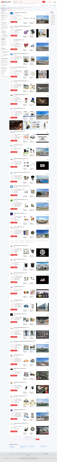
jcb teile (32, 242)
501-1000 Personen (4, 65)
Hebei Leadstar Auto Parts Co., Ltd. (19, 108)
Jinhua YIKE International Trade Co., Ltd (20, 67)
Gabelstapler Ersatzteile (29, 240)
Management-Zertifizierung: (14, 19)
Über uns (11, 453)
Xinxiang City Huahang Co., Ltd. (19, 409)
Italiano (30, 454)
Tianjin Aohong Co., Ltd (18, 300)
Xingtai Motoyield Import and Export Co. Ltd (21, 245)
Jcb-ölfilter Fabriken (22, 447)
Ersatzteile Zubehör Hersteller (43, 445)
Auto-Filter (39, 240)
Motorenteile (16, 240)
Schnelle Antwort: (12, 46)
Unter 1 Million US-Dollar (4, 50)
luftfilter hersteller (20, 3)
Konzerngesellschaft (4, 27)
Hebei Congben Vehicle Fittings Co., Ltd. (20, 313)
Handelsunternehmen (4, 24)
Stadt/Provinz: (12, 59)
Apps (50, 5)
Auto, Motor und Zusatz (4, 17)
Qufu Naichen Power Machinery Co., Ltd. (20, 382)
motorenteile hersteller (25, 3)
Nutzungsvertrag (18, 453)
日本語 (15, 454)
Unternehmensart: (12, 15)
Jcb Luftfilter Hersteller (53, 19)
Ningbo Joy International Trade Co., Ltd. (20, 259)
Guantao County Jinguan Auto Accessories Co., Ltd (22, 172)
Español (21, 454)
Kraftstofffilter (22, 242)
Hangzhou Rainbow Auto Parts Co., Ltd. (20, 368)
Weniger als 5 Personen (4, 62)
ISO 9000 (3, 45)
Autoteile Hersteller (12, 446)
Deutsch (24, 454)
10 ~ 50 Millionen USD (4, 53)
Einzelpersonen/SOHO (4, 28)
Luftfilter (12, 240)
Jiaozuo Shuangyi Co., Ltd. (19, 226)
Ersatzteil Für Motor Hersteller (23, 445)
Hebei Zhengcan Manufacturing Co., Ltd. (21, 80)
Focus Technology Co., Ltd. (28, 457)
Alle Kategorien (4, 5)
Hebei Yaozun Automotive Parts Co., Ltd (20, 272)
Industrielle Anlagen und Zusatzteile (4, 15)
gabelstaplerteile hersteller (32, 3)
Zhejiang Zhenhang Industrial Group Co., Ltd (21, 199)
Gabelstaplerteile (22, 240)
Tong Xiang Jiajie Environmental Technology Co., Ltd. (22, 26)
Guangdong (4, 70)
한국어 (37, 454)
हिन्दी (45, 454)
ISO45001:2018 (4, 44)
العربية (39, 454)
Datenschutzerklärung (23, 453)
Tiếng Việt (53, 454)
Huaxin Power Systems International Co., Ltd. (21, 94)
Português (27, 454)
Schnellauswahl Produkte (38, 453)
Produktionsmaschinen (4, 13)
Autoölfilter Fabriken (32, 446)
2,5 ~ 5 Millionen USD (4, 55)
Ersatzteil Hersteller (32, 445)
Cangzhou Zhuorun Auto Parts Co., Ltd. (20, 213)
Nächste (37, 439)
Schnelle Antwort (4, 34)
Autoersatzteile (45, 240)
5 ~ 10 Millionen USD (4, 54)
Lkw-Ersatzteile (13, 242)
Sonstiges (3, 30)
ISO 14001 (3, 43)
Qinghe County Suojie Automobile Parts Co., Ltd (21, 53)
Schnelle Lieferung (4, 35)
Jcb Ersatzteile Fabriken (43, 446)
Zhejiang (3, 71)
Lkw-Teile (35, 240)
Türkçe (51, 454)
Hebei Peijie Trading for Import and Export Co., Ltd (22, 185)
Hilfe (46, 5)
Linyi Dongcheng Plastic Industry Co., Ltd (20, 12)
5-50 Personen (4, 59)
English (6, 454)
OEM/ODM (3, 33)
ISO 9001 (3, 40)
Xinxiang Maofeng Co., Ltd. (19, 39)
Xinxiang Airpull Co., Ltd (18, 354)
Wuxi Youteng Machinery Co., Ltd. (19, 286)
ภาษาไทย (48, 454)
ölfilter (17, 242)
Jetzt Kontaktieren (14, 22)
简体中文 (9, 454)
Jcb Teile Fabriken (12, 447)
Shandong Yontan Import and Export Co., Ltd (21, 423)
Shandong (3, 69)
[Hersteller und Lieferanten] (6, 2)
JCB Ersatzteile (27, 242)
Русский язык (33, 454)
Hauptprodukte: (12, 30)
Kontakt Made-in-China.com (30, 453)
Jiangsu (3, 72)
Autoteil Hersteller (12, 445)
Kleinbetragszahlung (5, 36)
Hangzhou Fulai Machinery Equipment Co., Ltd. (21, 158)
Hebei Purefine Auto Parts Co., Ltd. (19, 131)
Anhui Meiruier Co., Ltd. (18, 144)
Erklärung (14, 453)
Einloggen (54, 2)
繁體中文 (12, 454)
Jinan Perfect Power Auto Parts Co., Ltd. (20, 395)
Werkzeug (3, 18)
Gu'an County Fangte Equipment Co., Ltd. (21, 327)
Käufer (42, 5)
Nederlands (42, 454)
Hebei (3, 73)
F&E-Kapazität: (12, 18)
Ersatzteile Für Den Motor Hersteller (24, 446)
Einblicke (43, 453)
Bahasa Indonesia (28, 455)
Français (18, 454)
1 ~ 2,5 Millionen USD (4, 51)
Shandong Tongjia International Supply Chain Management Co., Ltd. (24, 341)
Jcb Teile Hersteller (52, 15)
